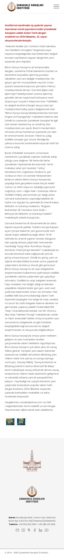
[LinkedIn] (40, 530)
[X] (29, 530)
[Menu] (54, 6)
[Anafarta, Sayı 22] (10, 422)
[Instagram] (23, 530)
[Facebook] (34, 530)
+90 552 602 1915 (27, 524)
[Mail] (17, 530)
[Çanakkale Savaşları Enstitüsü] (26, 6)
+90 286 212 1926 (46, 524)
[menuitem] (54, 6)
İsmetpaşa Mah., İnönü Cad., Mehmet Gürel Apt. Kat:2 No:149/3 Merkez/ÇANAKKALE (32, 519)
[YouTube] (46, 530)
